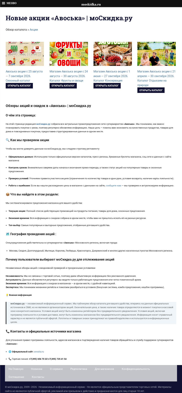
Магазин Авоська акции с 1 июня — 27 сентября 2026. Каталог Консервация (111, 76)
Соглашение (16, 377)
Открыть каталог (19, 85)
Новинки (36, 369)
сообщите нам (113, 185)
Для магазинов (104, 369)
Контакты (38, 377)
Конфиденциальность (136, 369)
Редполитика (78, 369)
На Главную (16, 369)
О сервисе (56, 369)
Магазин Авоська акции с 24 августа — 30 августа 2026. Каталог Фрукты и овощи (69, 76)
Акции (34, 29)
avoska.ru (39, 351)
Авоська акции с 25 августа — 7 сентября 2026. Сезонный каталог (24, 76)
